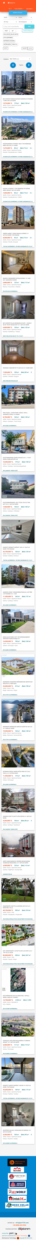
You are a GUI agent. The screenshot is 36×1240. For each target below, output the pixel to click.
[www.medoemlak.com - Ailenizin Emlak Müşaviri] (17, 1205)
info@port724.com (22, 1223)
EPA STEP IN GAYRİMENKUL (10, 694)
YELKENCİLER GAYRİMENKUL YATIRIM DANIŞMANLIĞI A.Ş (17, 112)
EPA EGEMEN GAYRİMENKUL (10, 1053)
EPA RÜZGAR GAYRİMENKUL (10, 291)
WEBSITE (12, 3)
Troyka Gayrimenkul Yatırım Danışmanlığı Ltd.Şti (17, 246)
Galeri (25, 48)
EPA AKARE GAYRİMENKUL (9, 425)
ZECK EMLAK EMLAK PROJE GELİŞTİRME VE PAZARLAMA (18, 919)
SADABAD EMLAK (7, 874)
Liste (5, 48)
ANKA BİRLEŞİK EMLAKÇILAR (10, 381)
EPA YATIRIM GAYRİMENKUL (10, 1008)
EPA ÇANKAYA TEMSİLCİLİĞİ (10, 470)
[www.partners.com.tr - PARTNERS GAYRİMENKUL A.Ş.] (17, 1176)
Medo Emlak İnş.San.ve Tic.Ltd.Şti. (13, 336)
